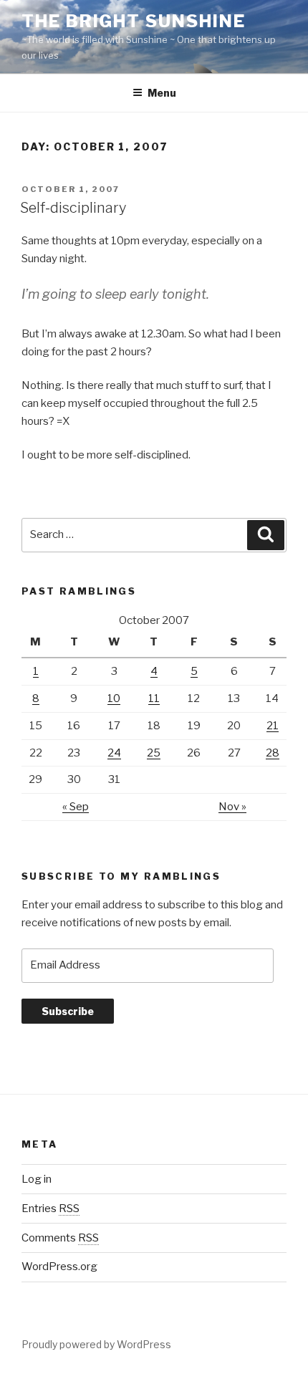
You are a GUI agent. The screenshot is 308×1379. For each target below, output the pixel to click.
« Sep (75, 806)
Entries (50, 1208)
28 (272, 752)
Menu (162, 93)
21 (272, 725)
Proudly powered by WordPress (96, 1344)
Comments (60, 1237)
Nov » (232, 806)
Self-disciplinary (73, 207)
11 (154, 698)
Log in (36, 1179)
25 (153, 752)
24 (114, 752)
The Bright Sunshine (133, 21)
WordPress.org (59, 1266)
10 (113, 698)
